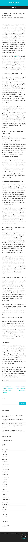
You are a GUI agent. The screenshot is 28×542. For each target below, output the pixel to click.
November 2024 (5, 499)
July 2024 (4, 509)
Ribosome (23, 533)
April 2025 (4, 487)
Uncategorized (7, 380)
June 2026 (4, 454)
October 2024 (5, 502)
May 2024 (4, 514)
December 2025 (5, 469)
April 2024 (4, 517)
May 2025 (4, 484)
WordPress (24, 538)
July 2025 (4, 482)
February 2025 (5, 492)
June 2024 (4, 512)
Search (3, 398)
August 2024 (5, 507)
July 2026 (4, 451)
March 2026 (4, 462)
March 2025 (4, 489)
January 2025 (5, 494)
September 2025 (6, 477)
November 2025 (5, 472)
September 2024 (6, 504)
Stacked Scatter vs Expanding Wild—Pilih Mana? (12, 423)
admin (4, 17)
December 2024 (5, 497)
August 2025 (5, 479)
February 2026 (5, 464)
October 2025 (5, 474)
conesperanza (14, 2)
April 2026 (4, 459)
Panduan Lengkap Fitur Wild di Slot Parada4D (20, 388)
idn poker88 (18, 56)
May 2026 (4, 456)
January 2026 (5, 466)
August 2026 (5, 449)
